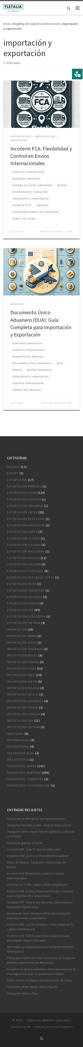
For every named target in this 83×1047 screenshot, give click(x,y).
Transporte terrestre (25, 779)
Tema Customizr (63, 1026)
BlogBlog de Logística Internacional (36, 24)
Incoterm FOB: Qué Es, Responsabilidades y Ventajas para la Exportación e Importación (40, 893)
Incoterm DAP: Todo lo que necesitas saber (34, 849)
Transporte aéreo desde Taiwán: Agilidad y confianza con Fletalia (40, 834)
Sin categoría (18, 760)
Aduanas (13, 467)
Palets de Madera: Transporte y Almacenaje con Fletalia (37, 865)
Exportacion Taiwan (23, 603)
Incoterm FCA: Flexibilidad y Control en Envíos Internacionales (41, 156)
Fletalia (19, 231)
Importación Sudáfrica (25, 701)
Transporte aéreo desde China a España (32, 987)
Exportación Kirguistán (26, 525)
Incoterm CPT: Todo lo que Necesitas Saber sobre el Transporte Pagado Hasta (40, 904)
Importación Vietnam (23, 727)
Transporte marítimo (24, 773)
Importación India (21, 675)
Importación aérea (22, 636)
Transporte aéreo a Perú (22, 993)
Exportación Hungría (24, 499)
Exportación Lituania (24, 545)
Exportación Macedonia (26, 551)
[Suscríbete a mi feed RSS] (41, 1038)
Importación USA (20, 721)
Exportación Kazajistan (26, 519)
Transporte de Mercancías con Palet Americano (36, 819)
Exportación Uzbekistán (26, 616)
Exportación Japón (22, 512)
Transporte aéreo (22, 766)
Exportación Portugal (25, 571)
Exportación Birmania (24, 486)
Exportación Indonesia (25, 506)
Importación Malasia (23, 688)
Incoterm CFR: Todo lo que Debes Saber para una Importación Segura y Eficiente (38, 938)
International (18, 746)
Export (13, 473)
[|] (13, 7)
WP (29, 1026)
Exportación (17, 480)
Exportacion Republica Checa (30, 577)
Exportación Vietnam (23, 623)
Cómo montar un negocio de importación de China (39, 980)
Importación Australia (25, 649)
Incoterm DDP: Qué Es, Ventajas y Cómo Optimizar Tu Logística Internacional (40, 927)
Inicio (6, 24)
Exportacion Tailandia (24, 597)
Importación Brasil (22, 655)
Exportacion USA (20, 610)
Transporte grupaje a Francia (25, 843)
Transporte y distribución (28, 785)
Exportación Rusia (22, 584)
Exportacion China (22, 493)
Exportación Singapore (26, 590)
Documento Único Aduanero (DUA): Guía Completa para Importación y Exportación (39, 916)
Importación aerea (22, 643)
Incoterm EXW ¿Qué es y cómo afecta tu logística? (38, 856)
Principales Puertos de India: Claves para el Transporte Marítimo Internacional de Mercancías (41, 960)
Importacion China (21, 668)
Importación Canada (23, 662)
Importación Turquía (23, 714)
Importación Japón (22, 682)
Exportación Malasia (23, 558)
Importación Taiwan (22, 707)
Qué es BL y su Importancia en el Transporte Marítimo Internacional (40, 949)
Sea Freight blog (20, 753)
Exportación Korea (22, 532)
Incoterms (15, 734)
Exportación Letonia (23, 538)
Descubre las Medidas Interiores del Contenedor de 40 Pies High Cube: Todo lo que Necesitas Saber (41, 971)
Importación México (23, 694)
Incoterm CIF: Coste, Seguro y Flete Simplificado (37, 885)
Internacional (18, 740)
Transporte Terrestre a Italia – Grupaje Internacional (39, 825)
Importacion (17, 629)
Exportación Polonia (24, 564)
